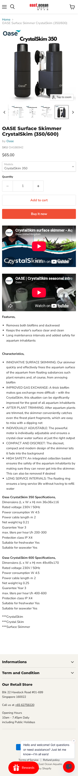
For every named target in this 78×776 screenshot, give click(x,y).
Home (6, 19)
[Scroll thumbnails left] (5, 112)
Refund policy (51, 760)
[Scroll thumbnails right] (72, 112)
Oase (10, 141)
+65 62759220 (24, 705)
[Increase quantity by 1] (38, 186)
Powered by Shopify (39, 768)
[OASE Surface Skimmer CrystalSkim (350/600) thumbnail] (18, 112)
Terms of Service (28, 760)
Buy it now (39, 214)
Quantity (7, 176)
